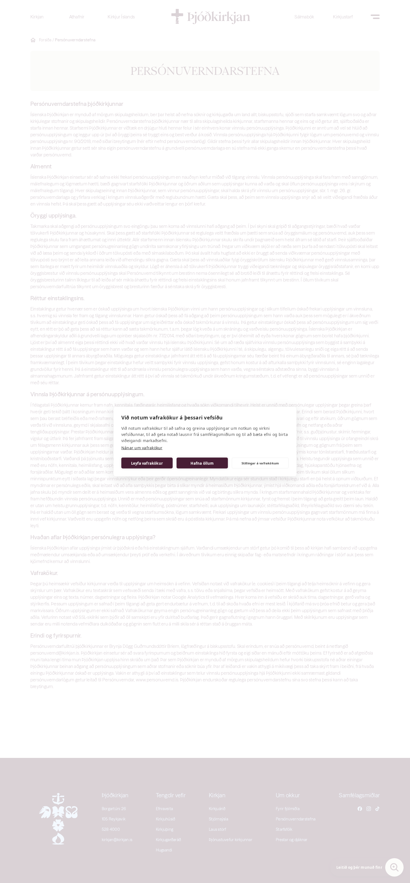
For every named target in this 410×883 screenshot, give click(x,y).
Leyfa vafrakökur (147, 463)
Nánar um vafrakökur (142, 447)
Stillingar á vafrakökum (260, 463)
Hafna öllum (202, 463)
